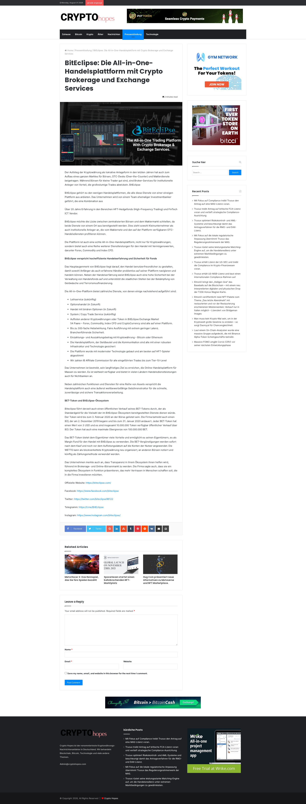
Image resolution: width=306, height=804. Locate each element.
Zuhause (66, 34)
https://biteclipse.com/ (98, 482)
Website (127, 661)
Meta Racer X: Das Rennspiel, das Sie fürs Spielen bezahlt (81, 578)
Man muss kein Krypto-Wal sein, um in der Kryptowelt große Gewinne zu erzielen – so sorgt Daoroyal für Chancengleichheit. (216, 322)
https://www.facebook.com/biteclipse (98, 490)
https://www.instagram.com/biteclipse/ (98, 515)
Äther (100, 34)
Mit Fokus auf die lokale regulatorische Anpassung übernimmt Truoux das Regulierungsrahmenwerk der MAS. (213, 238)
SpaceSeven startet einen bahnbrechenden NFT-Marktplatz (119, 580)
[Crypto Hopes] (88, 17)
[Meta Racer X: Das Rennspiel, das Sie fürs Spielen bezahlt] (82, 564)
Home (70, 50)
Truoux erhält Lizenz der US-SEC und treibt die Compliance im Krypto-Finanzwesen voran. (216, 265)
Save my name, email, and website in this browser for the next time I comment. (107, 673)
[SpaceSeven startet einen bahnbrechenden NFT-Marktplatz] (121, 564)
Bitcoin (78, 34)
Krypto (90, 34)
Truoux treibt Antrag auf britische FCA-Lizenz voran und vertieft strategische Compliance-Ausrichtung (217, 212)
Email (68, 661)
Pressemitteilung (133, 34)
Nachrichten (114, 34)
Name (68, 649)
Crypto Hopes (111, 798)
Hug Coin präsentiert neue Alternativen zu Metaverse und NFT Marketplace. (158, 580)
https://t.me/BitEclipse (91, 507)
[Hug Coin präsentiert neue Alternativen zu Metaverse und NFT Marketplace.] (160, 564)
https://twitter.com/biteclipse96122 (93, 499)
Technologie (152, 34)
